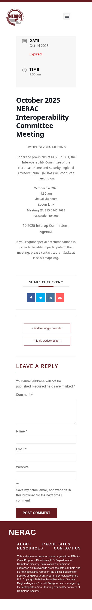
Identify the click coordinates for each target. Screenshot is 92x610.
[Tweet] (40, 297)
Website (22, 467)
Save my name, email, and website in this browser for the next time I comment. (43, 495)
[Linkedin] (50, 297)
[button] (66, 16)
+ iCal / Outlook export (47, 341)
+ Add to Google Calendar (47, 328)
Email (21, 449)
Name (21, 431)
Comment (24, 395)
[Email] (60, 297)
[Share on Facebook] (31, 297)
